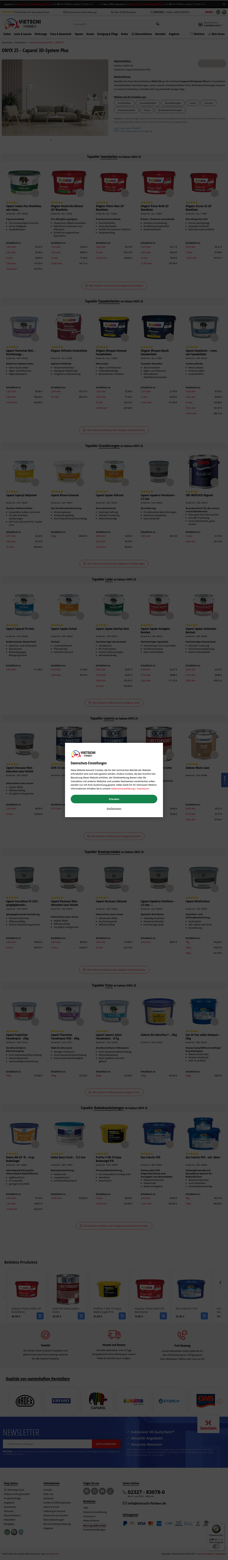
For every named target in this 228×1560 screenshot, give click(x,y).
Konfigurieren (114, 808)
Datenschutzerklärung (123, 788)
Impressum (143, 788)
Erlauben (114, 799)
